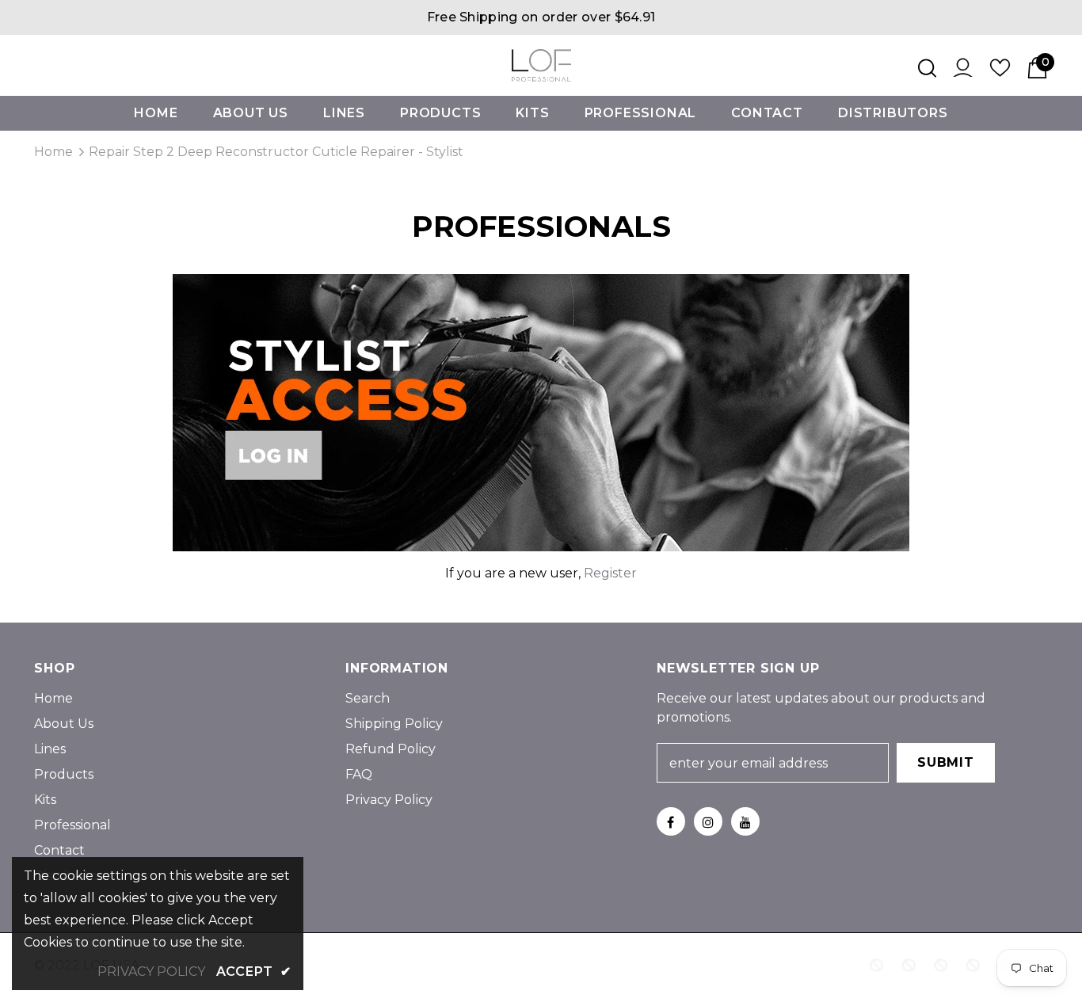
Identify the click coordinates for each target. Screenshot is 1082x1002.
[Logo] (541, 65)
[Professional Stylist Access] (541, 411)
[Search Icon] (927, 68)
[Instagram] (708, 821)
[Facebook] (671, 821)
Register (610, 573)
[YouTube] (745, 821)
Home (53, 151)
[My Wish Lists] (1000, 73)
